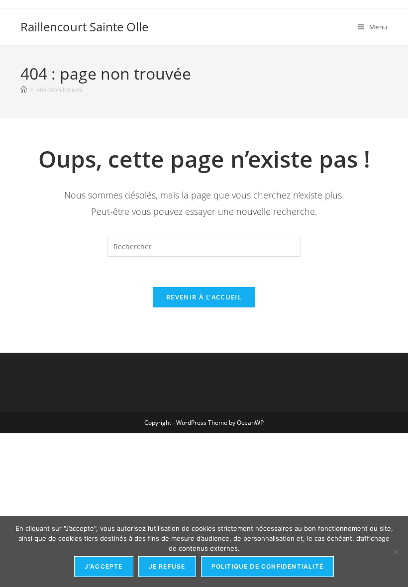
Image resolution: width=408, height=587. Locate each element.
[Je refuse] (396, 552)
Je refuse (167, 566)
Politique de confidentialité (267, 566)
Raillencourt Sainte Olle (84, 26)
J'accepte (104, 566)
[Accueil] (23, 89)
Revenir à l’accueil (204, 297)
